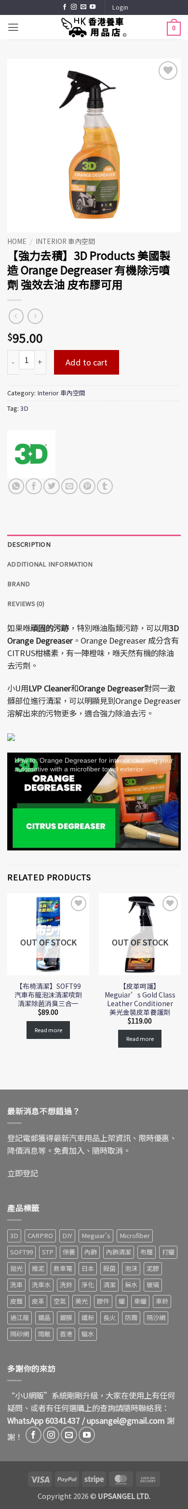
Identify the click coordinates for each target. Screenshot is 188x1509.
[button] (120, 7)
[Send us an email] (83, 7)
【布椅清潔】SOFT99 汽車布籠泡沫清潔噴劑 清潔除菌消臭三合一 (48, 995)
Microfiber (135, 1235)
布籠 (146, 1251)
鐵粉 (87, 1317)
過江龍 (19, 1317)
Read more (48, 1030)
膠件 (103, 1301)
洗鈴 (66, 1284)
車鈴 (162, 1301)
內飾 (90, 1251)
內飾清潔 (118, 1251)
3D (24, 408)
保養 (69, 1251)
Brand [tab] (18, 583)
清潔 (109, 1284)
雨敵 (44, 1333)
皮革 (38, 1301)
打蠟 (168, 1251)
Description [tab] (29, 544)
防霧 (131, 1317)
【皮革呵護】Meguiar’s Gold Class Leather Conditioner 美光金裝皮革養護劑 (140, 999)
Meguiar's (95, 1235)
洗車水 (41, 1284)
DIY (67, 1235)
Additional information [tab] (50, 563)
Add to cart (86, 362)
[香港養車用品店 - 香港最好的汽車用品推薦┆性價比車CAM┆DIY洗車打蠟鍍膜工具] (94, 27)
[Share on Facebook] (34, 486)
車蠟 (140, 1301)
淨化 (87, 1284)
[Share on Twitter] (51, 486)
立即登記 (22, 1173)
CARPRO (40, 1235)
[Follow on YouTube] (92, 7)
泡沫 (131, 1268)
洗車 (16, 1284)
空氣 (60, 1301)
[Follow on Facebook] (64, 7)
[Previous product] (35, 316)
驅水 (87, 1333)
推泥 (38, 1268)
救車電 (63, 1268)
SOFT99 (21, 1251)
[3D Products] (31, 454)
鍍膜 (66, 1317)
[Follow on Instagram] (74, 7)
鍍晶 (44, 1317)
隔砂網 (19, 1333)
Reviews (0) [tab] (25, 603)
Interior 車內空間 (65, 241)
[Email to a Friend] (69, 486)
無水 (131, 1284)
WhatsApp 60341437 (43, 1420)
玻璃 (153, 1284)
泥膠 (153, 1268)
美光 (81, 1301)
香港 (66, 1333)
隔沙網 (156, 1317)
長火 (109, 1317)
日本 (87, 1268)
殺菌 (109, 1268)
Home (17, 241)
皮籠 (16, 1301)
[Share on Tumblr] (105, 486)
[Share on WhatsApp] (16, 486)
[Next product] (16, 316)
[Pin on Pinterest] (87, 486)
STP (48, 1251)
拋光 (16, 1268)
